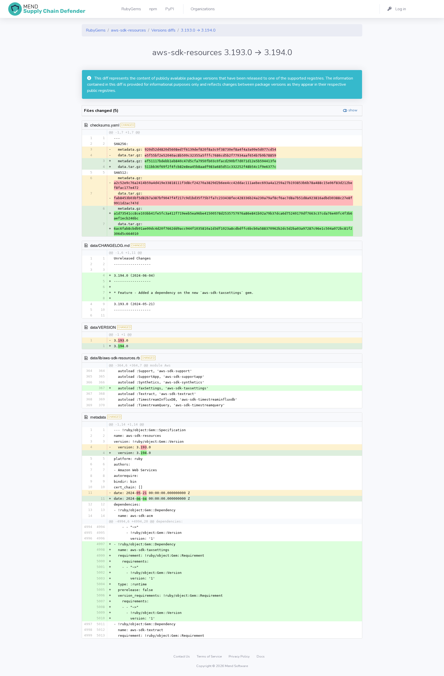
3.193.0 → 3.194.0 (198, 30)
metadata (98, 417)
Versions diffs (163, 30)
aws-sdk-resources (128, 30)
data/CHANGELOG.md (110, 245)
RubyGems (96, 30)
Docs (261, 656)
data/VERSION (103, 327)
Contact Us (182, 656)
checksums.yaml (104, 125)
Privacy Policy (240, 656)
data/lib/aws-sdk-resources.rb (115, 357)
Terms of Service (210, 656)
